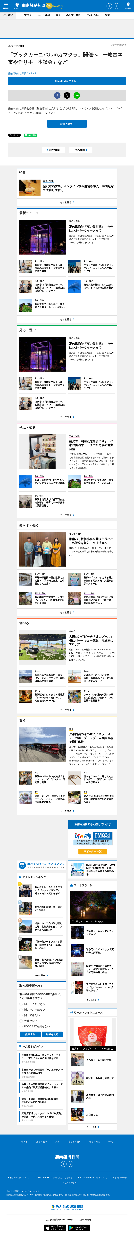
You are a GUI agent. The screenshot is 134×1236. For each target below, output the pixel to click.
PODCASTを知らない (37, 1026)
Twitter (116, 6)
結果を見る (52, 1034)
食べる (28, 14)
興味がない (30, 1020)
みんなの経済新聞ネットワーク (67, 1207)
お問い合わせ (121, 1177)
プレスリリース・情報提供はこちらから (54, 1177)
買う (58, 14)
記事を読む (67, 124)
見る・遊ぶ (43, 14)
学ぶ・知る (93, 14)
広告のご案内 (70, 1183)
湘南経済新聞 (29, 5)
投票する (30, 1034)
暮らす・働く (73, 14)
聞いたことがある (34, 1004)
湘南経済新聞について (19, 1177)
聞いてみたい (32, 1015)
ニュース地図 (16, 45)
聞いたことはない (34, 1009)
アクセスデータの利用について (93, 1177)
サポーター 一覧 (93, 851)
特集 (107, 14)
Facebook (109, 6)
